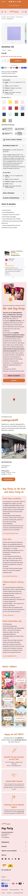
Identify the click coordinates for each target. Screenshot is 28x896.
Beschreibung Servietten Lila (10, 146)
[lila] (22, 108)
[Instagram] (10, 2)
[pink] (10, 108)
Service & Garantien (8, 204)
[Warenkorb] (25, 11)
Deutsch (3, 877)
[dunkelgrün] (16, 114)
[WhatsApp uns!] (14, 6)
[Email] (18, 2)
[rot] (16, 108)
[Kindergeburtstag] (20, 718)
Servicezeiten (20, 811)
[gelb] (10, 102)
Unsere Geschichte (14, 375)
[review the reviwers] (6, 264)
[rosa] (4, 108)
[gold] (4, 120)
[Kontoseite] (5, 11)
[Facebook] (12, 2)
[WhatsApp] (20, 2)
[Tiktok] (16, 2)
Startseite (3, 17)
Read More (7, 274)
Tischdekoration (19, 17)
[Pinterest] (14, 2)
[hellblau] (10, 114)
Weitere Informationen (8, 193)
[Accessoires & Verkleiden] (20, 699)
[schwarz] (22, 114)
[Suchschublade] (22, 11)
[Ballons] (7, 680)
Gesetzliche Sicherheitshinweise (11, 198)
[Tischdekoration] (20, 680)
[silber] (10, 120)
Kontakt (14, 380)
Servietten (3, 18)
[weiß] (4, 102)
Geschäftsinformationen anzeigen (9, 76)
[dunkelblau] (4, 114)
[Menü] (2, 11)
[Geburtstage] (7, 718)
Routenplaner (8, 479)
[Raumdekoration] (7, 699)
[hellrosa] (22, 102)
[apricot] (16, 102)
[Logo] (14, 12)
